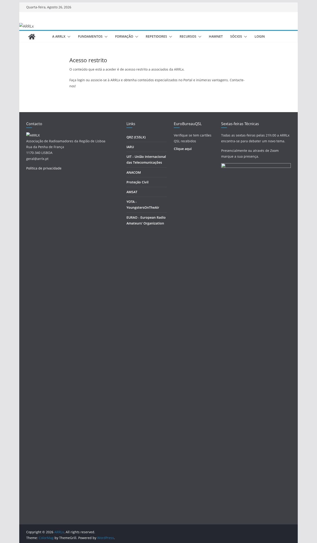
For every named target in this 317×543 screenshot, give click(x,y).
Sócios (236, 36)
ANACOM (133, 172)
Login (260, 36)
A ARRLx (58, 36)
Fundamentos (90, 36)
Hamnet (216, 36)
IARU (130, 147)
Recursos (188, 36)
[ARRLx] (31, 36)
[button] (68, 36)
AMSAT (131, 192)
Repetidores (156, 36)
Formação (124, 36)
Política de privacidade (43, 168)
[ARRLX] (33, 135)
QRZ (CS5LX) (136, 137)
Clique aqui (183, 148)
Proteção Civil (137, 182)
